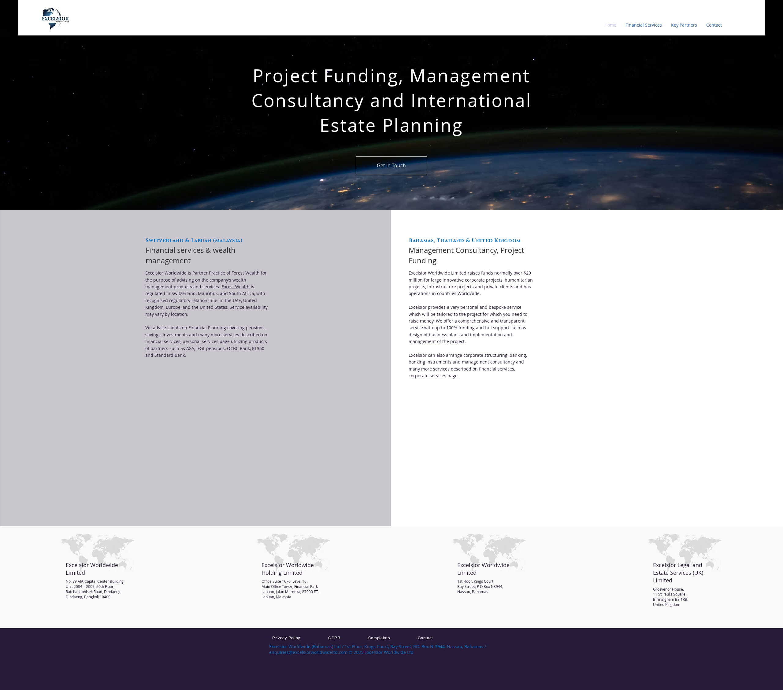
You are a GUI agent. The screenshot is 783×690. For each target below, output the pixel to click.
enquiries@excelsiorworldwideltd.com (308, 652)
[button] (643, 25)
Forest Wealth (235, 287)
